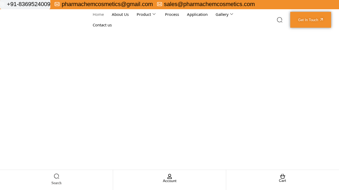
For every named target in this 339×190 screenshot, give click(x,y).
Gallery (222, 14)
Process (172, 14)
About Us (120, 14)
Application (197, 14)
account (169, 181)
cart (282, 180)
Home (98, 14)
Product (144, 14)
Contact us (102, 24)
